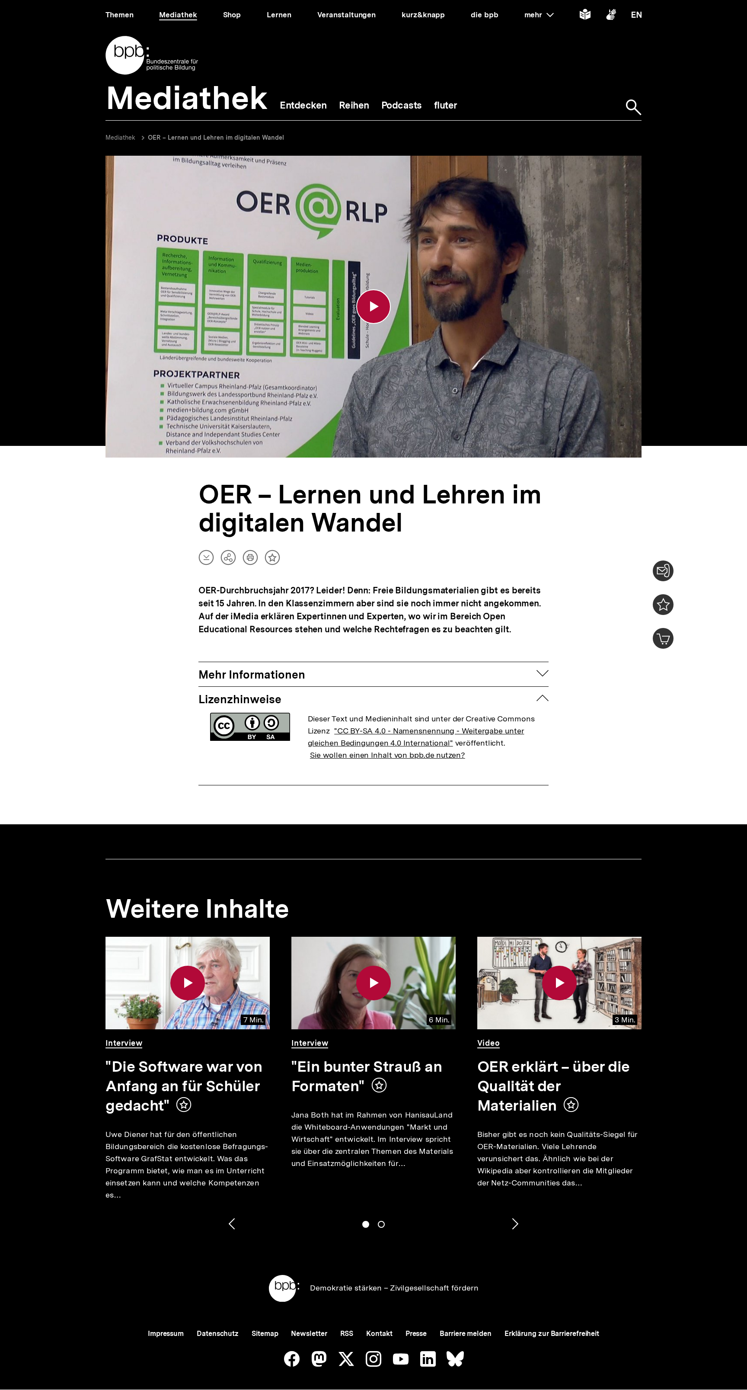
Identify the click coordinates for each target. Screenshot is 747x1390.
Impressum (166, 1333)
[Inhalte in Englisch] (637, 16)
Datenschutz (218, 1333)
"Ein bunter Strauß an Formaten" (366, 1076)
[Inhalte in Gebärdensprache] (611, 16)
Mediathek (120, 137)
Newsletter (309, 1333)
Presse (416, 1333)
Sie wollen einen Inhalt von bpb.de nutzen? (387, 754)
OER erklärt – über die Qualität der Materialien (553, 1086)
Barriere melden (466, 1333)
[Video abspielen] (373, 306)
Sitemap (265, 1333)
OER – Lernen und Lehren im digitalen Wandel (216, 137)
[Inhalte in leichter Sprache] (585, 16)
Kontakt (379, 1333)
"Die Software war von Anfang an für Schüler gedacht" (183, 1086)
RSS (347, 1333)
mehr (539, 14)
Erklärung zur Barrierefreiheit (551, 1333)
